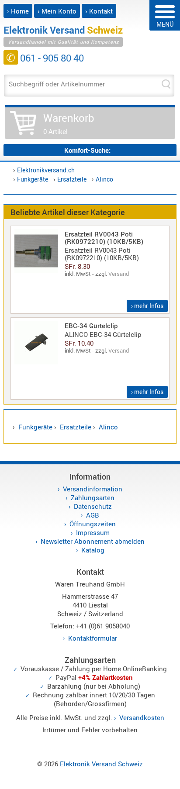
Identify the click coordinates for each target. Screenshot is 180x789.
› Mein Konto (57, 11)
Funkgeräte (32, 179)
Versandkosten (141, 717)
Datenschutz (93, 506)
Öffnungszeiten (92, 523)
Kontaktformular (92, 638)
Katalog (92, 549)
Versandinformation (92, 488)
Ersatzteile (72, 179)
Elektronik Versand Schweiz (101, 763)
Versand (118, 274)
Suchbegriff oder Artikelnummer (57, 83)
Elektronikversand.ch (46, 170)
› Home (18, 11)
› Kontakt (99, 11)
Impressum (93, 532)
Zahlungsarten (92, 497)
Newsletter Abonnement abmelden (93, 541)
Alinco (104, 179)
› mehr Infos (147, 306)
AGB (92, 515)
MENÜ (164, 24)
